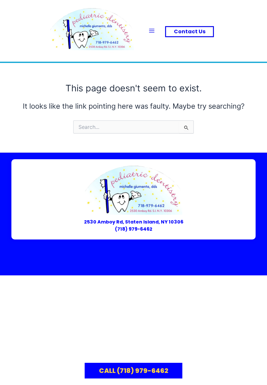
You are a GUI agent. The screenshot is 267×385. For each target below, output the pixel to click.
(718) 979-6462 (133, 229)
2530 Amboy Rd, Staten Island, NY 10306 (133, 222)
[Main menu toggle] (152, 31)
